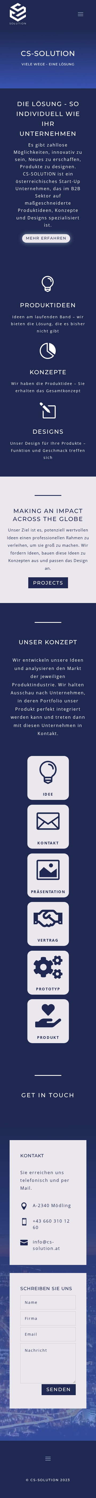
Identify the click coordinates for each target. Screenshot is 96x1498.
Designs (48, 431)
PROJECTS (48, 583)
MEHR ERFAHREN (46, 238)
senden (58, 1389)
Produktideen (48, 305)
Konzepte (48, 372)
